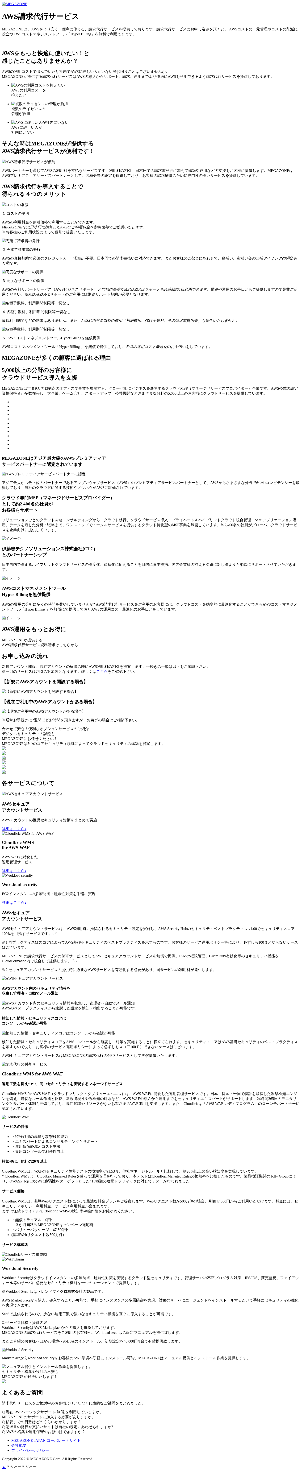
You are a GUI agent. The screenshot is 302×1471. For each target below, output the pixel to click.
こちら (102, 671)
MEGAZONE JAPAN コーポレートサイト (62, 4)
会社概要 (18, 1445)
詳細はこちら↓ (14, 829)
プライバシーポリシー (30, 1450)
